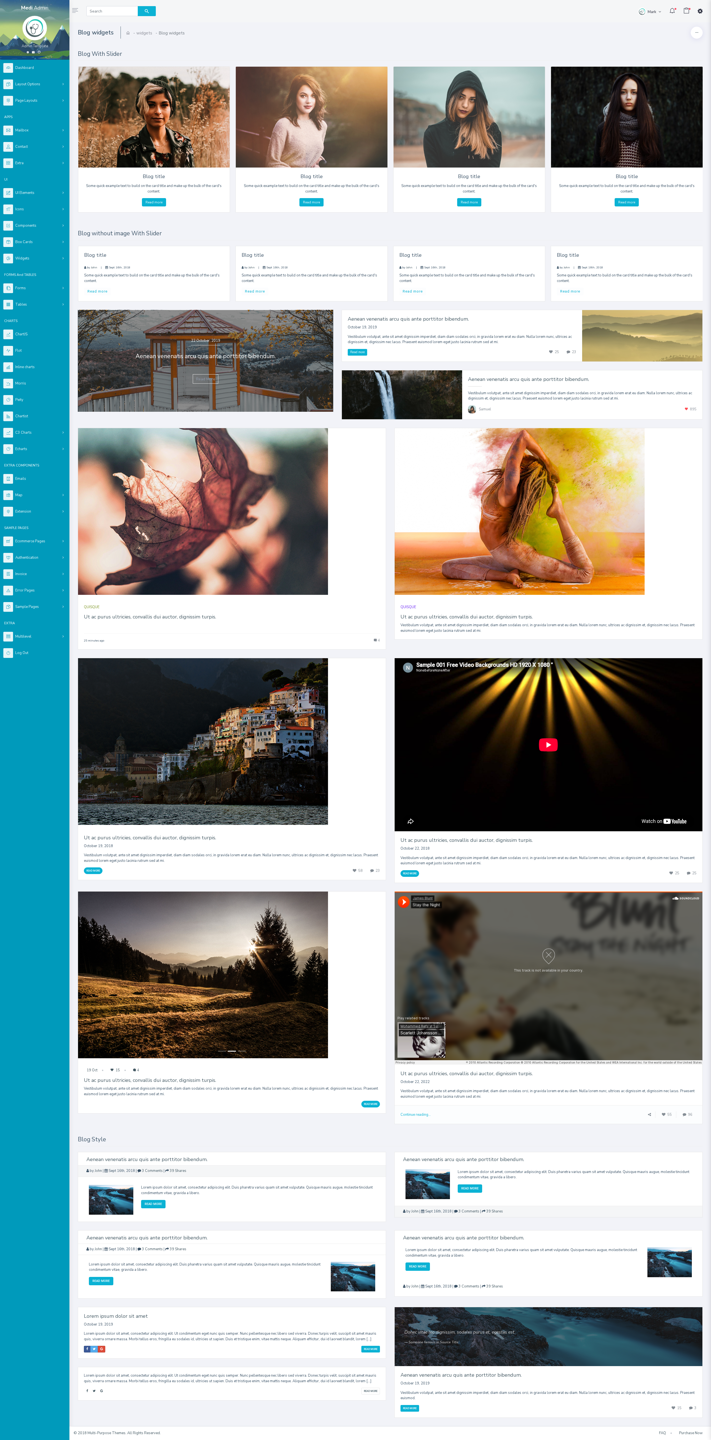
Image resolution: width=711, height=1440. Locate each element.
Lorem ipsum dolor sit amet (116, 1316)
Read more (154, 202)
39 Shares (178, 1170)
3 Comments (152, 1170)
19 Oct (92, 1070)
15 (117, 1070)
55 (669, 1114)
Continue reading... (415, 1114)
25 (557, 352)
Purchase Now (691, 1433)
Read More (205, 379)
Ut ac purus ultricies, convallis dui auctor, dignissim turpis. (150, 616)
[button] (75, 11)
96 (689, 1114)
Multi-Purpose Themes (106, 1433)
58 (360, 870)
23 (573, 352)
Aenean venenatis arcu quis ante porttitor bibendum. (408, 319)
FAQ (662, 1433)
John (94, 267)
